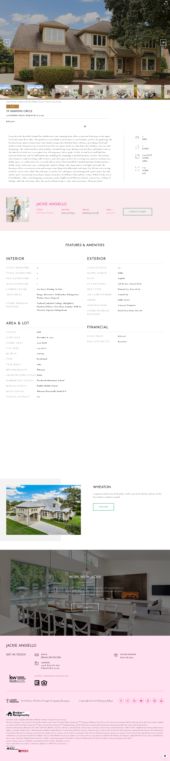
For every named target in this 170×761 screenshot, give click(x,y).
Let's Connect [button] (85, 607)
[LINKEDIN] (134, 700)
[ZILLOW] (161, 700)
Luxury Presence (61, 700)
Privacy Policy (106, 700)
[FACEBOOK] (120, 700)
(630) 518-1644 (68, 212)
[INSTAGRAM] (127, 700)
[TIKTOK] (147, 700)
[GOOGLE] (154, 700)
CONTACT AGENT (137, 212)
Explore (103, 507)
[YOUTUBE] (141, 700)
